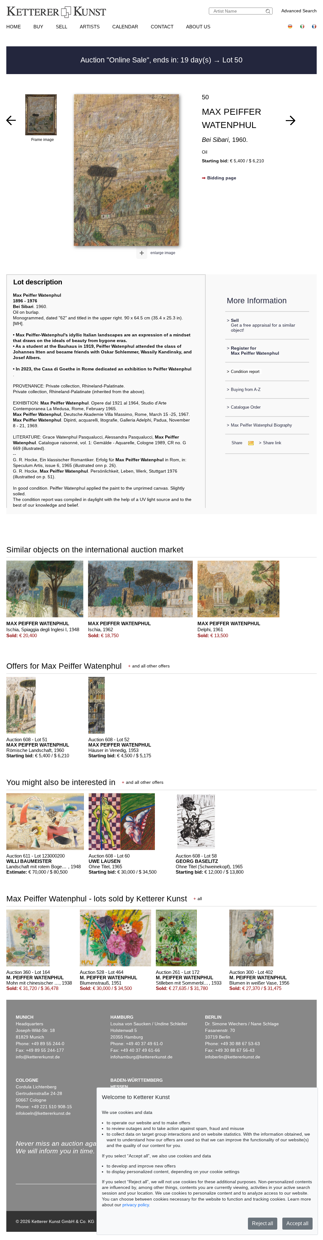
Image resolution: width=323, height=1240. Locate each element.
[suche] (268, 11)
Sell (61, 26)
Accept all (297, 1223)
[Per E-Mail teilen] (249, 442)
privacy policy (135, 1204)
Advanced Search (299, 10)
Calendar (125, 26)
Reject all (262, 1223)
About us (198, 26)
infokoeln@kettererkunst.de (43, 1113)
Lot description (37, 282)
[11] (290, 120)
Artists (90, 26)
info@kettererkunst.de (38, 1056)
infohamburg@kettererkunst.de (141, 1056)
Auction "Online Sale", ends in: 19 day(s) (146, 60)
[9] (11, 120)
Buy (38, 26)
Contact (162, 26)
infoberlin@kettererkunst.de (232, 1056)
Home (13, 26)
